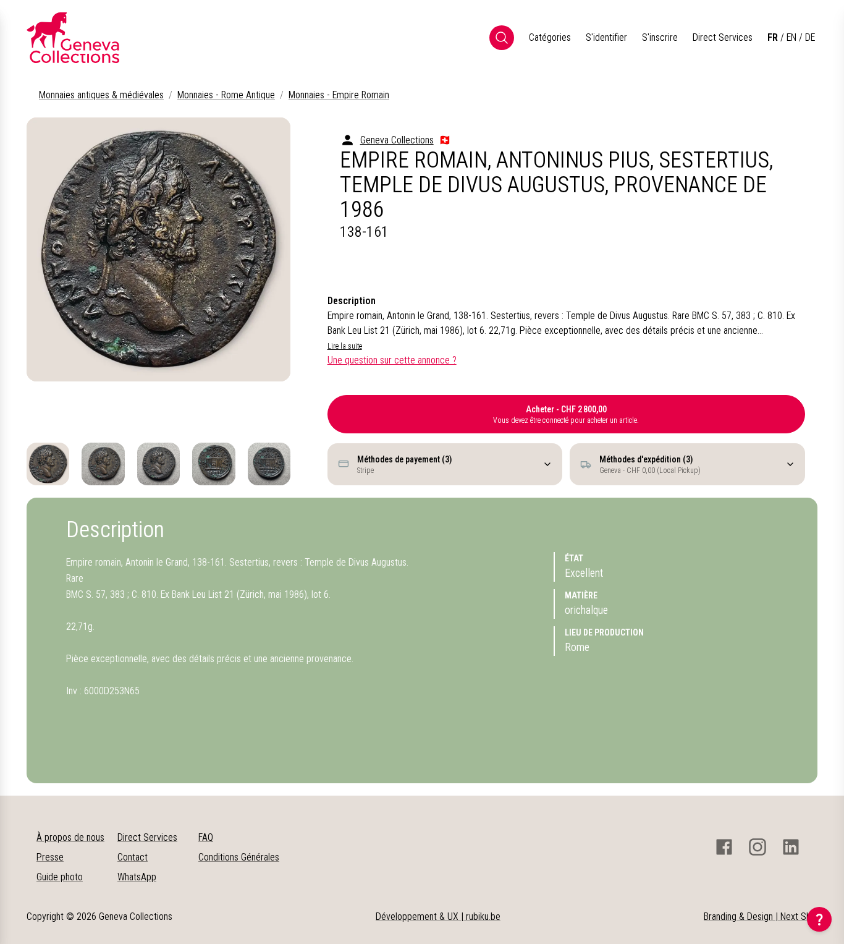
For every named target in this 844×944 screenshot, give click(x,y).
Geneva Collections (397, 140)
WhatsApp (136, 877)
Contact (132, 857)
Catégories (550, 37)
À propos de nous (70, 837)
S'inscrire (660, 37)
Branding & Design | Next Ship (760, 916)
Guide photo (59, 877)
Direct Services (723, 37)
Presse (50, 857)
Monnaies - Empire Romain (339, 95)
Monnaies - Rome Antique (226, 95)
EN (791, 37)
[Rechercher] (501, 37)
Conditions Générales (238, 857)
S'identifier (606, 37)
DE (810, 37)
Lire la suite (344, 346)
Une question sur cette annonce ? (392, 360)
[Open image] (158, 249)
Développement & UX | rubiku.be (438, 916)
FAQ (205, 837)
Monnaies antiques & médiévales (101, 95)
